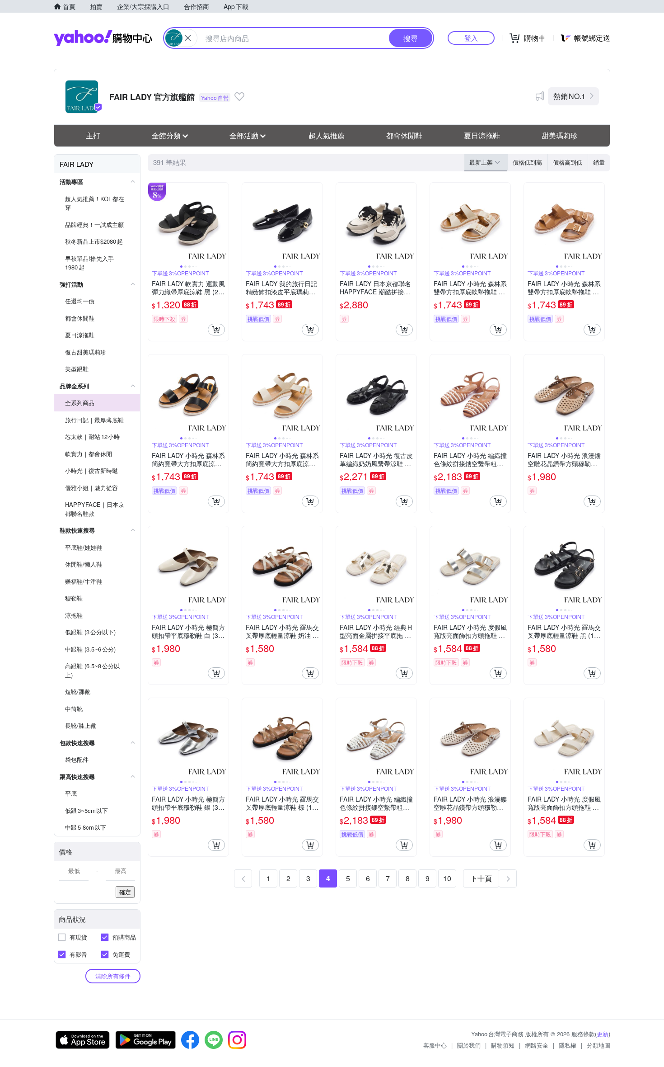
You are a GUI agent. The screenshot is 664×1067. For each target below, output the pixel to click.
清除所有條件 (113, 976)
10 (447, 878)
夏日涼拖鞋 (482, 135)
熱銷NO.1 (569, 96)
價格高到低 (567, 162)
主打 (93, 135)
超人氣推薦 (327, 135)
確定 (125, 892)
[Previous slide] (154, 223)
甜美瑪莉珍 (560, 135)
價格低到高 (527, 162)
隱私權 (567, 1045)
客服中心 (435, 1045)
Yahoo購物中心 (103, 38)
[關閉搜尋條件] (187, 38)
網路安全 (536, 1045)
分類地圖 (598, 1045)
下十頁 (481, 878)
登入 (471, 37)
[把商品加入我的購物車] (216, 329)
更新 (602, 1033)
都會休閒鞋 (404, 135)
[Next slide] (223, 223)
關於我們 (469, 1045)
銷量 (599, 162)
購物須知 (502, 1045)
